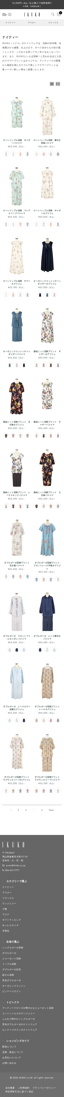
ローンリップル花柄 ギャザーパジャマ (16, 142)
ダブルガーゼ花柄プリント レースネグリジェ (48, 708)
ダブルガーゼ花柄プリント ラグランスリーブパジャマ (48, 778)
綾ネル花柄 (8, 974)
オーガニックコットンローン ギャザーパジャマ (17, 353)
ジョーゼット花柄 (11, 958)
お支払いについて (11, 1057)
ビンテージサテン (11, 991)
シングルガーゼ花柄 (12, 947)
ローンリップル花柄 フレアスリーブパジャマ (16, 212)
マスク (5, 914)
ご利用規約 (24, 1087)
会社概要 (10, 1087)
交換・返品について (12, 1052)
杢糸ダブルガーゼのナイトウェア (19, 1024)
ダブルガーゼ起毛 (11, 969)
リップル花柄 (9, 964)
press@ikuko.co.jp (15, 865)
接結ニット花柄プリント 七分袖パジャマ (47, 494)
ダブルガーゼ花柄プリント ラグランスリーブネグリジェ (17, 778)
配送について (9, 1046)
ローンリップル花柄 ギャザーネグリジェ (47, 212)
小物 (4, 908)
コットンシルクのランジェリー (18, 1013)
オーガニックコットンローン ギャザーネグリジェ (48, 282)
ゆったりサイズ (10, 925)
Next (51, 810)
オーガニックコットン (14, 985)
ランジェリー (9, 903)
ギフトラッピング (11, 919)
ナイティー (11, 22)
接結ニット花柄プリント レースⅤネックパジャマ (16, 494)
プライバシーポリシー (44, 1087)
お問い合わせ (9, 1063)
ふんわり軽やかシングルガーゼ (18, 1018)
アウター (32, 22)
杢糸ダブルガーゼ (11, 980)
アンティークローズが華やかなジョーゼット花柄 (28, 1007)
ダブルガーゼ (9, 953)
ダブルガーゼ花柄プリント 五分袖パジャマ (18, 564)
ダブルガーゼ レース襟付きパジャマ (47, 637)
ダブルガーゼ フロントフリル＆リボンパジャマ (16, 637)
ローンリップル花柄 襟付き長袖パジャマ (47, 142)
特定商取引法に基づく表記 (19, 1091)
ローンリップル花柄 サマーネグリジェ (16, 282)
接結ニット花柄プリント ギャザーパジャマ (47, 423)
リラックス (53, 22)
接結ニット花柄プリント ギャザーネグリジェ (47, 353)
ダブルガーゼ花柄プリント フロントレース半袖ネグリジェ (48, 565)
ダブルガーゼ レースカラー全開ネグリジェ (16, 708)
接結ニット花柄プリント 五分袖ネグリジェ (16, 423)
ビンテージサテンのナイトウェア (19, 1029)
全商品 (5, 930)
